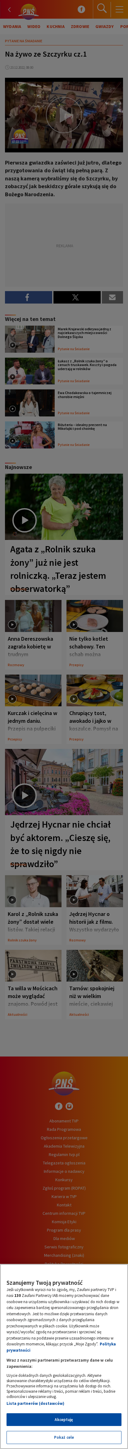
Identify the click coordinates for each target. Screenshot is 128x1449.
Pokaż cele (64, 1437)
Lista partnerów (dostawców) (35, 1403)
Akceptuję (64, 1419)
